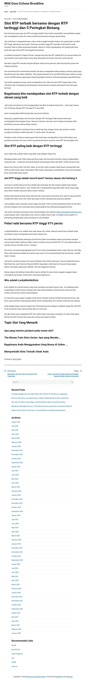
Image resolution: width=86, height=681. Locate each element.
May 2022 (15, 617)
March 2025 (16, 487)
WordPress (59, 677)
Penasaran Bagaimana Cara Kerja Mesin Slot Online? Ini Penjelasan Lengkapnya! (40, 394)
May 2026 (15, 430)
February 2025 (16, 491)
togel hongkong (17, 654)
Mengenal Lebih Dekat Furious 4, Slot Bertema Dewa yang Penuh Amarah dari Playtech (42, 406)
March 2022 (16, 625)
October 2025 (16, 459)
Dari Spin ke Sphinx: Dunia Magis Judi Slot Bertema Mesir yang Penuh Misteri (39, 402)
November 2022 (17, 601)
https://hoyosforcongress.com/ (69, 212)
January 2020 (16, 633)
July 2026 (15, 426)
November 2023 (17, 552)
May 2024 (15, 528)
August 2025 (16, 467)
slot (13, 658)
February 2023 (16, 589)
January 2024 (16, 544)
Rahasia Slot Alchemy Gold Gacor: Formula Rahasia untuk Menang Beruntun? (38, 410)
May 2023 (15, 576)
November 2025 (17, 454)
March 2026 (16, 438)
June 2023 (15, 572)
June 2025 (15, 475)
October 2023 (16, 556)
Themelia (69, 677)
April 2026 (15, 434)
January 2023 (16, 593)
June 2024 (15, 524)
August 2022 (16, 613)
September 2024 (17, 511)
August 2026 (16, 422)
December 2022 (17, 597)
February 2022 (16, 629)
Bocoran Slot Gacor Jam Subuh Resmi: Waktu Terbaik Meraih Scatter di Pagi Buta (40, 398)
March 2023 (16, 584)
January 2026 (16, 446)
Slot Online (17, 359)
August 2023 (16, 564)
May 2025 (15, 479)
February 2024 (16, 540)
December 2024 (17, 499)
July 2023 (15, 568)
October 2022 (16, 605)
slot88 (14, 645)
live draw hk (16, 649)
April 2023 (15, 580)
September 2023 (17, 560)
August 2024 (16, 515)
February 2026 (16, 442)
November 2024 (17, 503)
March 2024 (16, 536)
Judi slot (15, 666)
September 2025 (17, 463)
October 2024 (16, 507)
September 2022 (17, 609)
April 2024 (15, 532)
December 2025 (17, 450)
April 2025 (15, 483)
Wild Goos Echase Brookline (36, 677)
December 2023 (17, 548)
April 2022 (15, 621)
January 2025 (16, 495)
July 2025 (15, 471)
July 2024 (15, 519)
